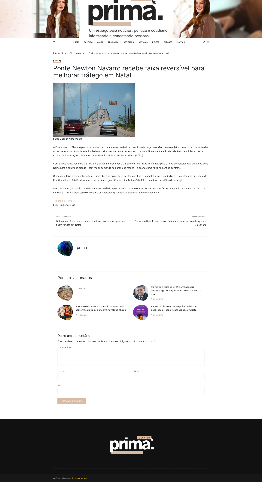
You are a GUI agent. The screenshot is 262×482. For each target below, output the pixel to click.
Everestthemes (79, 478)
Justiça (181, 42)
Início (76, 42)
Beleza (155, 42)
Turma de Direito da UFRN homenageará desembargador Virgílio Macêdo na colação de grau (176, 290)
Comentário (65, 347)
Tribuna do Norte (62, 200)
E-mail (137, 371)
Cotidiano (128, 42)
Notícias (143, 42)
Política (88, 42)
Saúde (100, 42)
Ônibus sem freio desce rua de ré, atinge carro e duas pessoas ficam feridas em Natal (90, 223)
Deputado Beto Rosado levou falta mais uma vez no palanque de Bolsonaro (170, 223)
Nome (62, 371)
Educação (113, 42)
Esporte (168, 42)
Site (60, 385)
